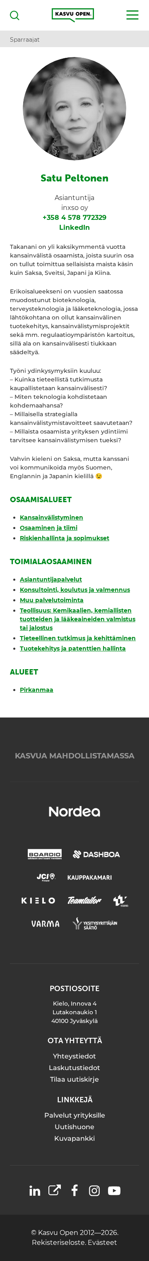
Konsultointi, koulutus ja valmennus (75, 590)
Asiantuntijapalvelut (51, 579)
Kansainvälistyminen (51, 517)
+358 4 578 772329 (74, 218)
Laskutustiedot (74, 1068)
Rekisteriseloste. (60, 1243)
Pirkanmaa (36, 690)
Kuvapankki (74, 1138)
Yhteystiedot (74, 1056)
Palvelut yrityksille (74, 1115)
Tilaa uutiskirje (74, 1079)
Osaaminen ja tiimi (48, 528)
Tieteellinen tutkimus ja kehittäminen (78, 638)
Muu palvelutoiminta (52, 600)
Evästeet (102, 1243)
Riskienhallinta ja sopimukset (64, 538)
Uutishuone (74, 1127)
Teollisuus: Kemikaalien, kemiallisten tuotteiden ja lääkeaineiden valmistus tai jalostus (77, 619)
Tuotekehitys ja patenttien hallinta (73, 648)
